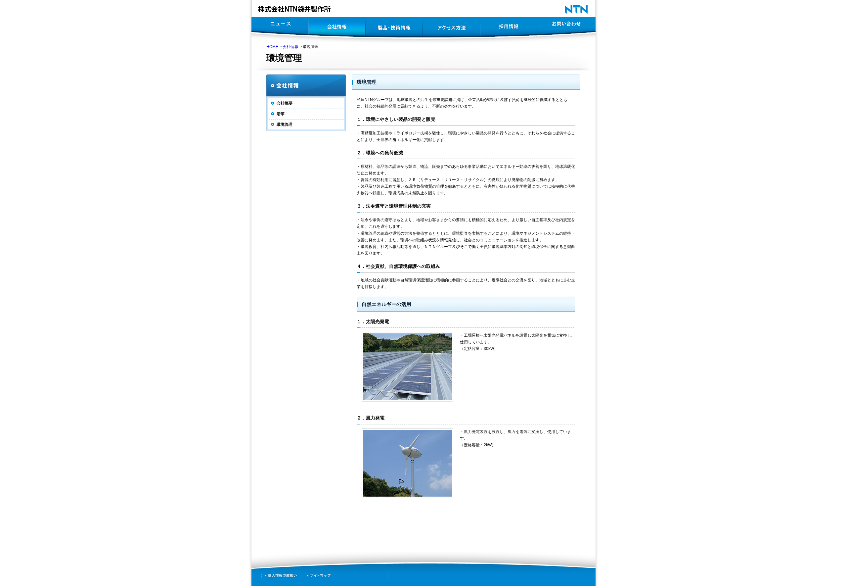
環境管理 (284, 124)
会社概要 (284, 103)
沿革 (281, 114)
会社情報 (290, 46)
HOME (272, 46)
